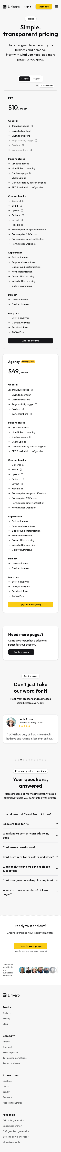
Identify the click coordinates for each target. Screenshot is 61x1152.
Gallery (7, 1013)
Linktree (7, 1081)
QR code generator (13, 1120)
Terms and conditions (15, 1057)
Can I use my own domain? (19, 847)
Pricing (6, 1018)
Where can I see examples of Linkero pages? (25, 892)
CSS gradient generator (16, 1131)
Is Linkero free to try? (16, 823)
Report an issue (11, 1063)
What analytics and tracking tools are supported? (26, 868)
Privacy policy (10, 1052)
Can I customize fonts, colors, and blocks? (29, 857)
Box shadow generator (15, 1136)
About (6, 1041)
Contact (7, 1047)
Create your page (30, 946)
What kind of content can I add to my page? (26, 835)
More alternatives (12, 1102)
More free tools (11, 1142)
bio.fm (6, 1091)
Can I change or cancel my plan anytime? (28, 880)
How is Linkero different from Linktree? (27, 814)
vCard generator (12, 1125)
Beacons (7, 1097)
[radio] (24, 78)
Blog (5, 1023)
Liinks (6, 1086)
